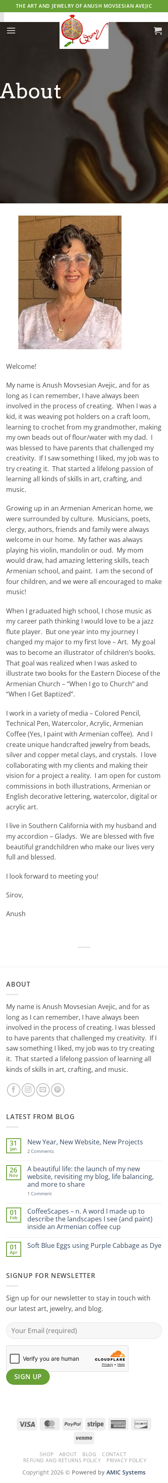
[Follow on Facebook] (13, 1090)
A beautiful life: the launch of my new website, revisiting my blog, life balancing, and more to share (90, 1177)
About (68, 1454)
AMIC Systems (126, 1472)
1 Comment (50, 1193)
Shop (46, 1454)
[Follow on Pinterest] (57, 1090)
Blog (89, 1454)
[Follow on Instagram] (28, 1090)
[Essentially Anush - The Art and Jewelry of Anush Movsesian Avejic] (84, 30)
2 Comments (49, 1151)
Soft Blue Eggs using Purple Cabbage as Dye (94, 1245)
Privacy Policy (126, 1460)
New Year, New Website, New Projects (85, 1142)
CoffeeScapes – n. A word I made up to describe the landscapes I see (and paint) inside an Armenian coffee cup (90, 1219)
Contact (114, 1454)
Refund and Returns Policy (62, 1460)
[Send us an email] (43, 1090)
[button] (11, 30)
